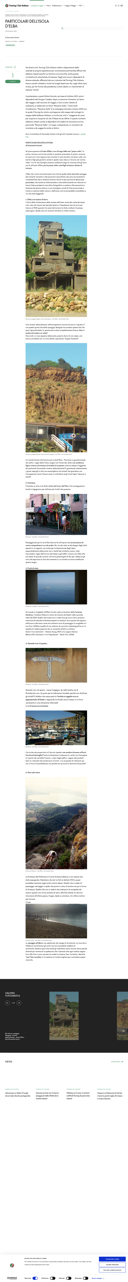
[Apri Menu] (121, 6)
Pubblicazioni (56, 6)
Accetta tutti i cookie (112, 1259)
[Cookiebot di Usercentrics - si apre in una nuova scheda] (12, 1278)
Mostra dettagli (97, 1278)
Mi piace (12, 81)
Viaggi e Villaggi (70, 6)
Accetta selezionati (112, 1264)
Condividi (8, 67)
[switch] (52, 1278)
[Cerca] (118, 6)
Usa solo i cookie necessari (112, 1270)
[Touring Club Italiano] (17, 5)
